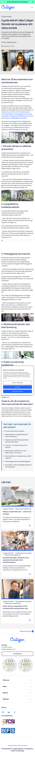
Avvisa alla (17, 387)
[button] (27, 631)
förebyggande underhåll (19, 129)
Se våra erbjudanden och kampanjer (17, 2)
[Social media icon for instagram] (3, 712)
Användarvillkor (6, 749)
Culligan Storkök (6, 16)
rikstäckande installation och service (21, 116)
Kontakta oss (17, 654)
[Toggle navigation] (32, 7)
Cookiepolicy (28, 749)
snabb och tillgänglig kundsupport (16, 118)
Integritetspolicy (18, 749)
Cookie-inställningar (17, 382)
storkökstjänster (14, 123)
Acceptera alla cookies (17, 391)
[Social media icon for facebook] (14, 712)
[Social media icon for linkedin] (9, 712)
